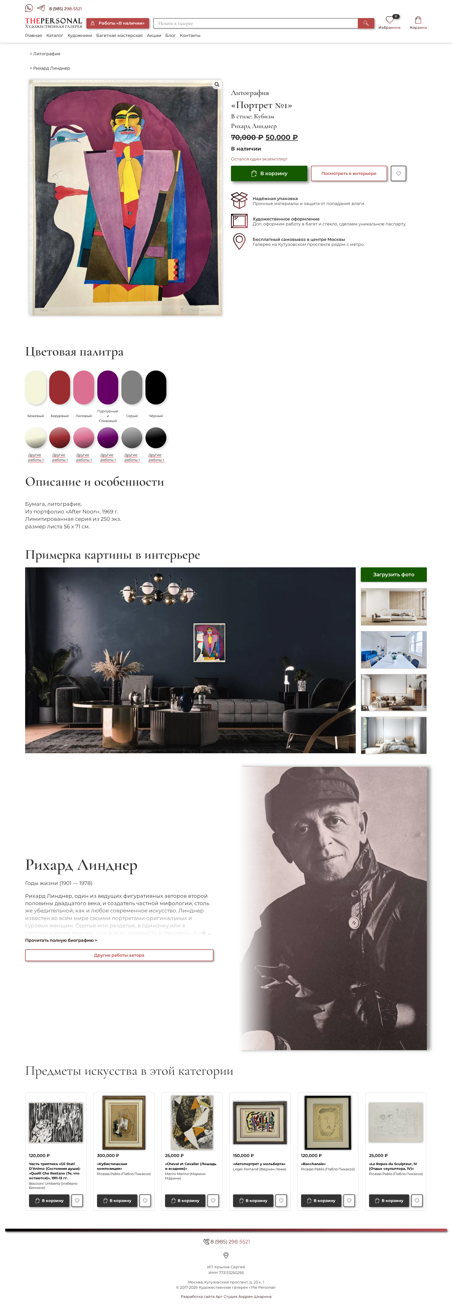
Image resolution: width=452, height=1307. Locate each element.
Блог (170, 35)
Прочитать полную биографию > (61, 940)
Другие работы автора (119, 955)
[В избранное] (398, 173)
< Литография (45, 53)
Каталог (54, 35)
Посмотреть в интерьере (348, 173)
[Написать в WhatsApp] (31, 9)
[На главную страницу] (53, 23)
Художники (79, 35)
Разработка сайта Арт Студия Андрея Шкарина (226, 1296)
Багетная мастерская (119, 35)
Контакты (190, 35)
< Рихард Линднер (50, 68)
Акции (154, 35)
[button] (217, 84)
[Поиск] (366, 23)
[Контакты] (226, 1255)
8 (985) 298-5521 (65, 8)
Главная (33, 35)
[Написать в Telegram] (43, 9)
